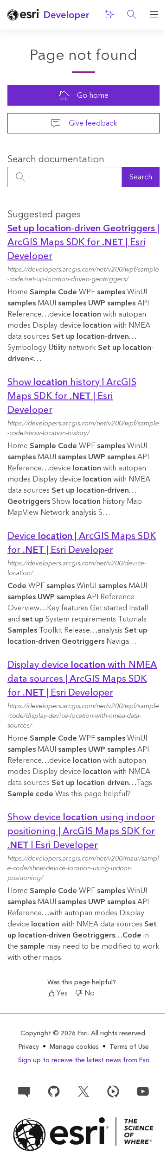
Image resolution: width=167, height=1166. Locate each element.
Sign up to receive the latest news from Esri (83, 1060)
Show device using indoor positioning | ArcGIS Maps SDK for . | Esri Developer (81, 831)
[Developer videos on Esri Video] (113, 1090)
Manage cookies (74, 1047)
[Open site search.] (131, 15)
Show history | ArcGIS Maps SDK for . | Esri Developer (71, 396)
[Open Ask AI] (109, 15)
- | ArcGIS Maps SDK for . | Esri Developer (83, 242)
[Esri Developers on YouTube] (143, 1090)
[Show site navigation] (154, 15)
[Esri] (83, 1134)
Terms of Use (129, 1046)
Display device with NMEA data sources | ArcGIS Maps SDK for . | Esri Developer (82, 679)
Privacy (29, 1046)
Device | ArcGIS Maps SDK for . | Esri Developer (81, 543)
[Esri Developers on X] (83, 1090)
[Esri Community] (24, 1090)
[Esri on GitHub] (54, 1090)
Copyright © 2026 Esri (54, 1033)
